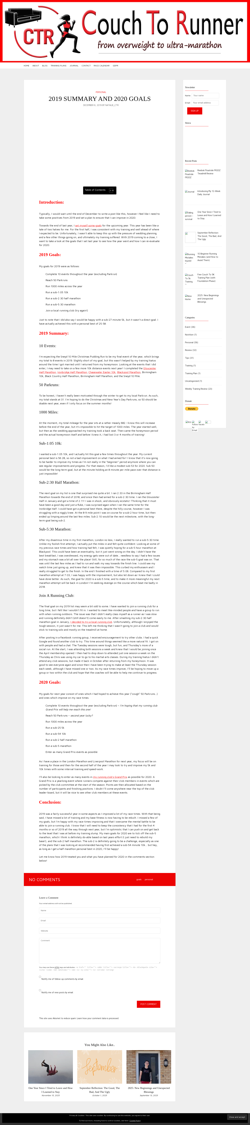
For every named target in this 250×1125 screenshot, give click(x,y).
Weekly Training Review (196, 389)
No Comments (45, 880)
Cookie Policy (135, 1121)
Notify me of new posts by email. (57, 992)
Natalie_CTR (112, 105)
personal (149, 879)
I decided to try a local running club (91, 621)
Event (187, 327)
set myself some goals (88, 225)
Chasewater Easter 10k (102, 372)
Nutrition (189, 334)
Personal (101, 92)
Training (189, 365)
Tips (187, 358)
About (35, 65)
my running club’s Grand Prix (110, 776)
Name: (188, 95)
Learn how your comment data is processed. (98, 1018)
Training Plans (58, 65)
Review (188, 350)
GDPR (115, 65)
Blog (44, 65)
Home (26, 65)
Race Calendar (102, 65)
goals (138, 879)
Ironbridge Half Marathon (72, 372)
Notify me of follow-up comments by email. (62, 979)
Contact (86, 65)
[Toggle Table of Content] (110, 190)
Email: (188, 103)
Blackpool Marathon (128, 372)
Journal (74, 65)
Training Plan (191, 373)
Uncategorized (192, 381)
